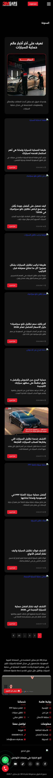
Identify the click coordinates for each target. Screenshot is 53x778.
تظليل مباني (18, 717)
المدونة (45, 739)
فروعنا (20, 730)
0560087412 (17, 734)
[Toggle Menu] (48, 4)
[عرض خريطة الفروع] (26, 685)
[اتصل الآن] (5, 768)
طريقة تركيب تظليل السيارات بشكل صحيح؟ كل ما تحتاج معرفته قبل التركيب (28, 268)
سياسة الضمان (42, 734)
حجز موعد (33, 4)
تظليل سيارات (17, 712)
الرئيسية (45, 708)
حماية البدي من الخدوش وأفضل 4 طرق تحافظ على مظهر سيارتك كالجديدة (28, 383)
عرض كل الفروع (11, 690)
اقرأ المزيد (12, 167)
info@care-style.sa (15, 739)
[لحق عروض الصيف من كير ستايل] (5, 760)
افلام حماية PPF (16, 708)
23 (19, 635)
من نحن (45, 712)
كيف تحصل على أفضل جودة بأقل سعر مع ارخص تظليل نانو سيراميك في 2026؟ (28, 209)
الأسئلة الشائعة (41, 730)
